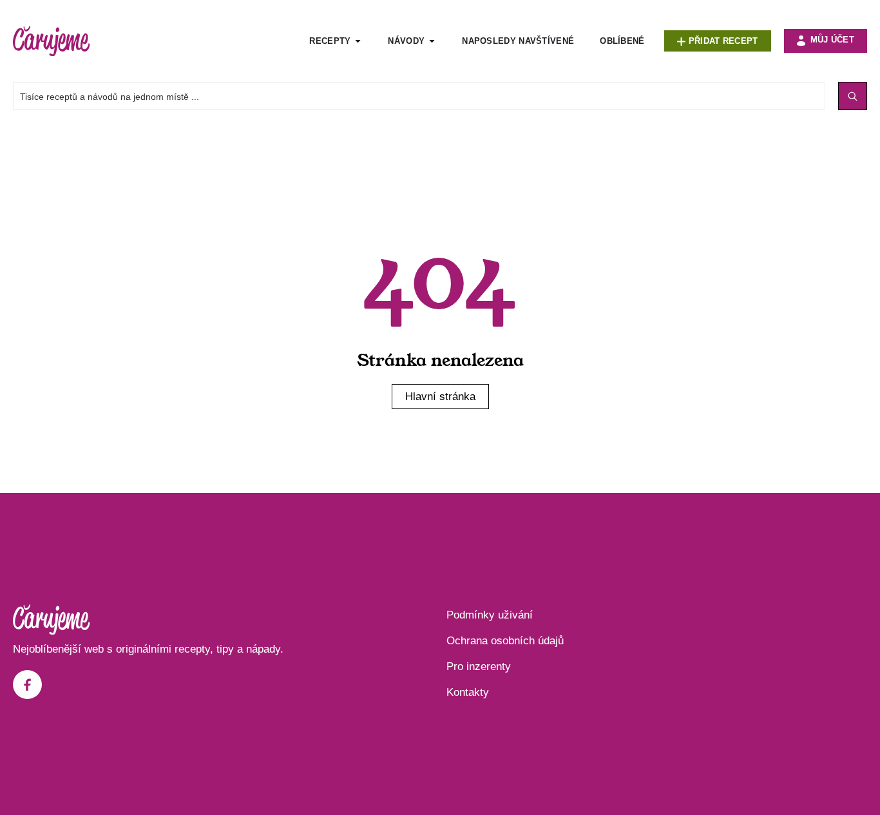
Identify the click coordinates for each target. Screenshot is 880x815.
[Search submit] (852, 96)
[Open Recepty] (358, 41)
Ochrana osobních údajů (505, 641)
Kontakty (467, 692)
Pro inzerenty (478, 666)
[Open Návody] (432, 41)
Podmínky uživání (489, 615)
